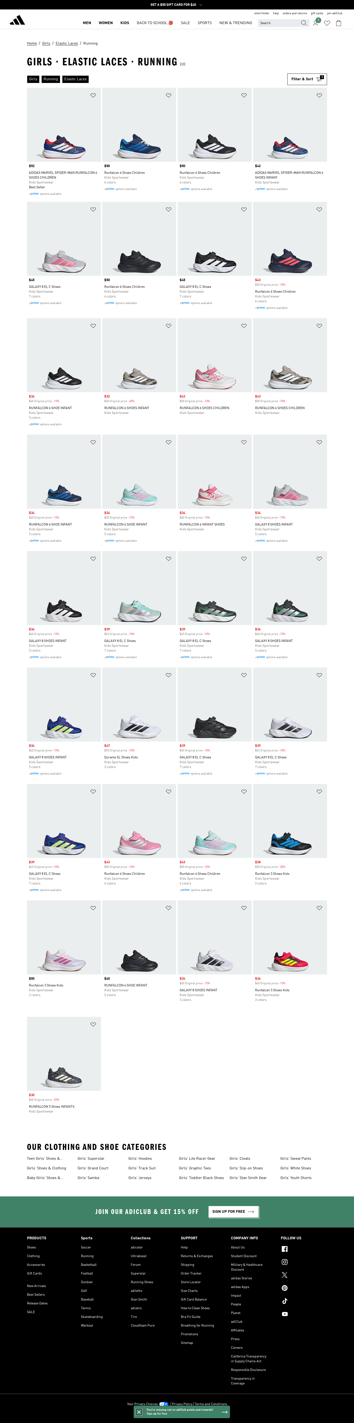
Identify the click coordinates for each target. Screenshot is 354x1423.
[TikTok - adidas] (304, 1301)
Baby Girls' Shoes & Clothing (43, 1178)
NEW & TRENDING (235, 23)
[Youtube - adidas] (304, 1314)
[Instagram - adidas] (304, 1262)
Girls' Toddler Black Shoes (201, 1178)
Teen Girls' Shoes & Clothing (43, 1159)
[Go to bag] (338, 23)
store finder (261, 13)
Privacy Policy (182, 1404)
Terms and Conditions (211, 1404)
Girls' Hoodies (140, 1159)
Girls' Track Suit (142, 1168)
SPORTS (205, 23)
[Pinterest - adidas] (304, 1288)
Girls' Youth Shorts (296, 1178)
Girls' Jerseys (139, 1178)
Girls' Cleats (239, 1159)
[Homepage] (17, 21)
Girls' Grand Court (93, 1168)
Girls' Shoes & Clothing (46, 1168)
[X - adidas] (304, 1275)
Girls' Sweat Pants (295, 1159)
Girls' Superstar (91, 1159)
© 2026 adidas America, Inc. (177, 1416)
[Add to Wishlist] (93, 96)
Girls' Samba (88, 1178)
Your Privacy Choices (142, 1404)
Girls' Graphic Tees (195, 1168)
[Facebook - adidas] (304, 1249)
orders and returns (295, 13)
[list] (157, 79)
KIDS (124, 23)
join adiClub (334, 13)
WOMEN (106, 23)
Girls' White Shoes (295, 1168)
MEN (87, 23)
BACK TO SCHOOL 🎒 (155, 23)
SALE (185, 23)
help (276, 13)
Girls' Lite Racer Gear (197, 1159)
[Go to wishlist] (327, 23)
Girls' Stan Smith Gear (248, 1178)
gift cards (317, 13)
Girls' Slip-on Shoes (246, 1168)
